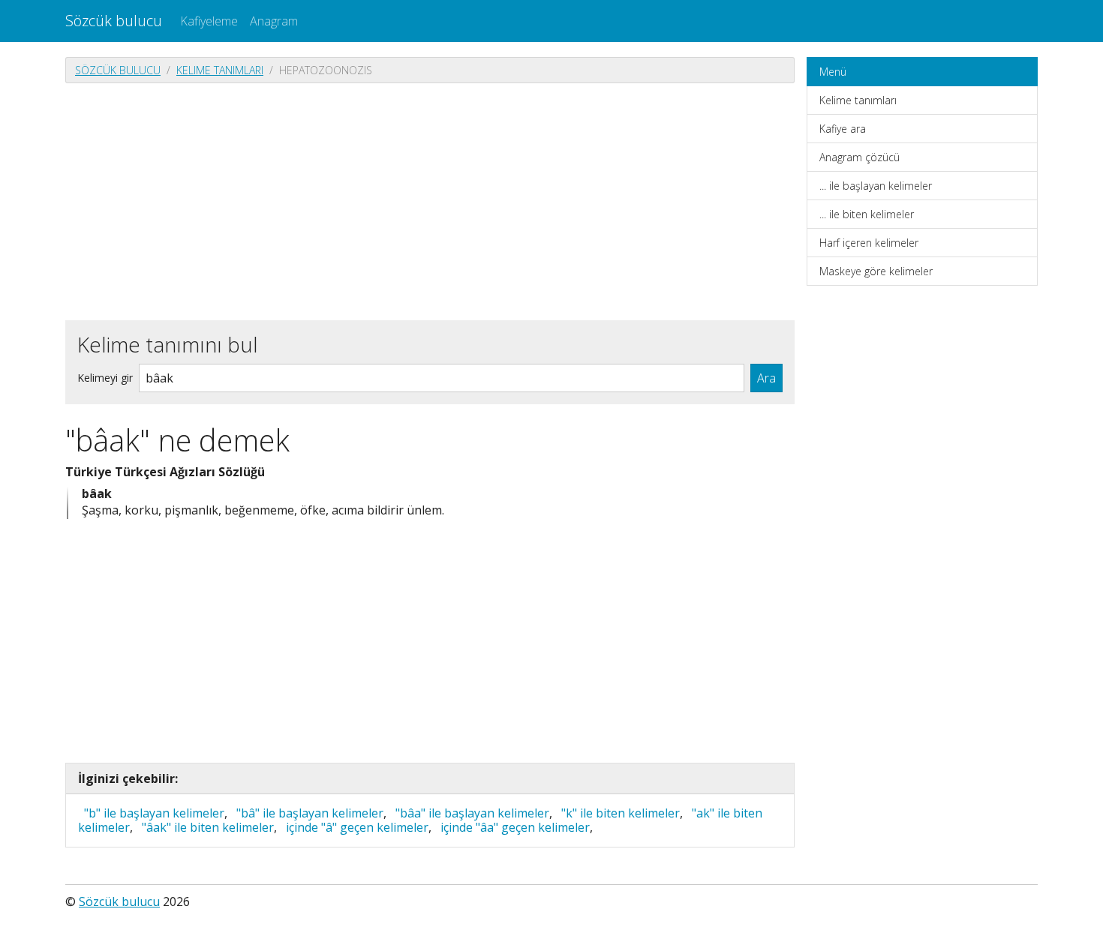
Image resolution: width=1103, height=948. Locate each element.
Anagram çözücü (859, 157)
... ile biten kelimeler (866, 214)
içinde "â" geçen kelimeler (357, 827)
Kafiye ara (842, 129)
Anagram (274, 21)
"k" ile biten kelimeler (620, 813)
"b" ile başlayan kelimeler (154, 813)
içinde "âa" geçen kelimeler (515, 827)
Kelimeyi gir (105, 377)
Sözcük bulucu (113, 20)
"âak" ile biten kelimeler (208, 827)
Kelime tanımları (219, 70)
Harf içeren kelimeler (868, 243)
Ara (766, 378)
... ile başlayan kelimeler (875, 185)
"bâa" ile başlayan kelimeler (472, 813)
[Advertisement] (430, 200)
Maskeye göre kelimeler (876, 271)
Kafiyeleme (209, 21)
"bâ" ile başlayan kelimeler (309, 813)
